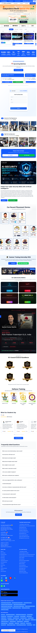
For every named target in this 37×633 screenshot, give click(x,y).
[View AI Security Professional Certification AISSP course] (18, 172)
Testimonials (3, 555)
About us (2, 550)
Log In (34, 1)
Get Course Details (12, 199)
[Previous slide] (1, 126)
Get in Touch (18, 513)
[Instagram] (6, 580)
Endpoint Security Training (17, 607)
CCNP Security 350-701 (10, 620)
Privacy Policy (3, 558)
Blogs (31, 3)
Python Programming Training (29, 605)
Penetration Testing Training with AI (6, 603)
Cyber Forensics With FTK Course (24, 535)
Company (20, 3)
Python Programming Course (23, 534)
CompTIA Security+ (16, 617)
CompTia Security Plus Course (23, 531)
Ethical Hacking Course (22, 526)
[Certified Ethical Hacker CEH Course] (22, 25)
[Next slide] (35, 126)
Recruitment (3, 556)
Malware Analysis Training (11, 624)
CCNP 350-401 (3, 620)
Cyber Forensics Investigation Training (19, 603)
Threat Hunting (29, 624)
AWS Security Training (22, 570)
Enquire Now (32, 268)
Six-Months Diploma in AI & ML (23, 552)
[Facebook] (2, 577)
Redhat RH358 (32, 620)
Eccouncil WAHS (22, 615)
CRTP (34, 624)
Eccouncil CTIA (3, 615)
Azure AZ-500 (3, 624)
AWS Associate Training (25, 607)
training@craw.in (6, 543)
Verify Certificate (3, 570)
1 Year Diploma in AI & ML (23, 550)
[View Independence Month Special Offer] (18, 14)
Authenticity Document (4, 559)
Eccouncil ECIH (17, 615)
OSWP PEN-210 (3, 617)
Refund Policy (3, 564)
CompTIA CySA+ (30, 617)
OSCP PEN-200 (29, 615)
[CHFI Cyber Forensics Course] (30, 25)
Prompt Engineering (22, 561)
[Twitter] (6, 577)
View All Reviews (18, 437)
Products (26, 3)
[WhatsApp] (2, 580)
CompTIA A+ (10, 617)
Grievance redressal (4, 567)
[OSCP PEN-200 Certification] (4, 25)
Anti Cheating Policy (4, 561)
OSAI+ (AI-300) (21, 558)
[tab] (11, 29)
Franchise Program (4, 553)
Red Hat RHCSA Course (22, 532)
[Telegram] (4, 585)
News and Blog (3, 552)
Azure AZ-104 (23, 622)
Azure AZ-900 (28, 622)
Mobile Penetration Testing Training (6, 605)
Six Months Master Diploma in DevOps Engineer (26, 555)
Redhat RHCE (17, 622)
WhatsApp (27, 155)
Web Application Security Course (24, 537)
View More (3, 199)
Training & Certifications (7, 3)
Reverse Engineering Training (21, 624)
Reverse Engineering (22, 564)
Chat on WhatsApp (23, 262)
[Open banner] (0, 316)
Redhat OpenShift (26, 620)
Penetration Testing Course (23, 529)
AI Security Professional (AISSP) (24, 559)
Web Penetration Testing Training (19, 605)
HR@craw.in (6, 544)
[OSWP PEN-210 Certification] (13, 25)
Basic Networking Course (22, 528)
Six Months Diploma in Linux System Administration (27, 553)
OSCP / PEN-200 (21, 556)
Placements (15, 3)
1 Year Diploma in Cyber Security (24, 523)
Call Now (10, 155)
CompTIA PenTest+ (23, 617)
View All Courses (19, 69)
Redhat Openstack (19, 620)
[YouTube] (10, 577)
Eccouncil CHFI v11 (10, 615)
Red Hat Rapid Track (22, 567)
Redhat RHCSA (11, 622)
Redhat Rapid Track (4, 622)
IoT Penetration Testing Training (6, 607)
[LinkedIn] (15, 577)
